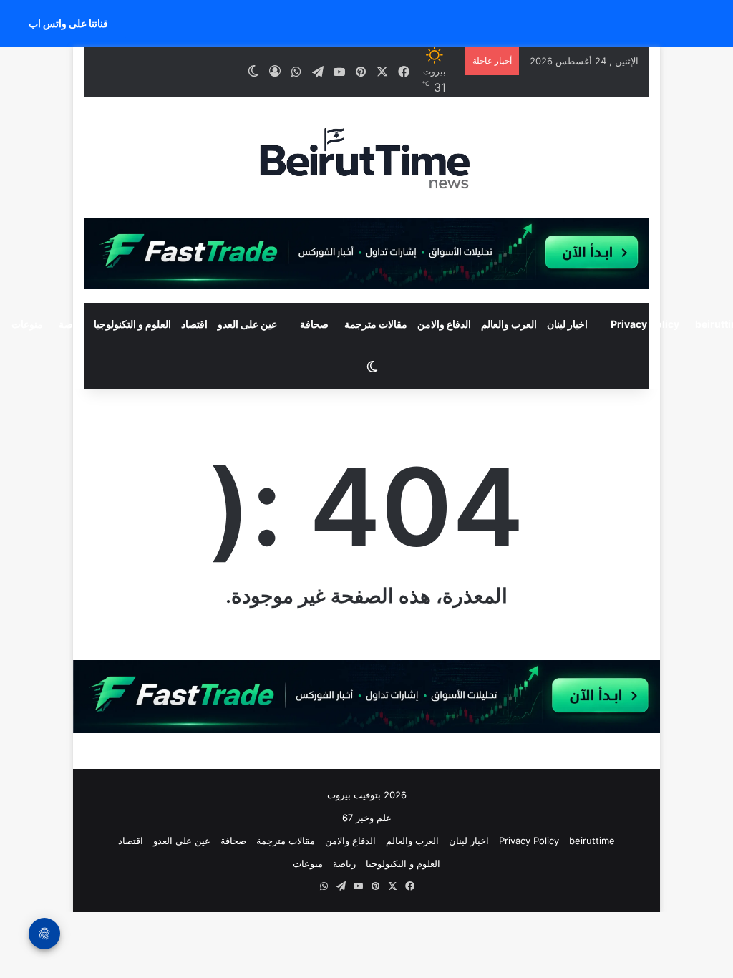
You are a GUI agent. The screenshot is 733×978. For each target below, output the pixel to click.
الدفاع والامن (444, 324)
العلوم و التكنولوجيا (132, 324)
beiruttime (592, 840)
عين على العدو (247, 324)
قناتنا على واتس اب (68, 23)
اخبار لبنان (567, 324)
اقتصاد (194, 324)
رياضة (71, 324)
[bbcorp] (366, 252)
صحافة (314, 324)
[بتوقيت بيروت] (366, 157)
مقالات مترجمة (375, 324)
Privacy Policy (645, 324)
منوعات (308, 863)
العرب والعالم (509, 324)
